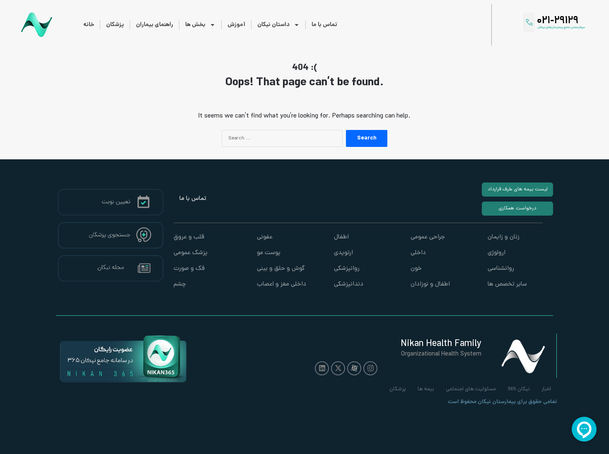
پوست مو (268, 253)
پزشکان (115, 24)
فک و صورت (189, 269)
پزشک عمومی (191, 253)
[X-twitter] (338, 368)
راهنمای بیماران (154, 24)
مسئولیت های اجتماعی (471, 389)
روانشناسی (501, 269)
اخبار (546, 389)
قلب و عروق (189, 237)
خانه (88, 24)
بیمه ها (426, 389)
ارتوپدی (343, 253)
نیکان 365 (519, 389)
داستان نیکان (273, 24)
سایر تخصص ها (507, 284)
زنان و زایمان (504, 237)
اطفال (341, 237)
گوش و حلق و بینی (281, 269)
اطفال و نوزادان (430, 284)
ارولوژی (496, 253)
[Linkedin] (322, 368)
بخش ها (195, 24)
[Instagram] (370, 368)
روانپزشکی (347, 269)
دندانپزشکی (348, 284)
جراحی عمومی (428, 237)
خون (416, 269)
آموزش (236, 24)
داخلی (418, 253)
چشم (180, 284)
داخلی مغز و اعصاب (281, 284)
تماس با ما (324, 24)
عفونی (265, 237)
